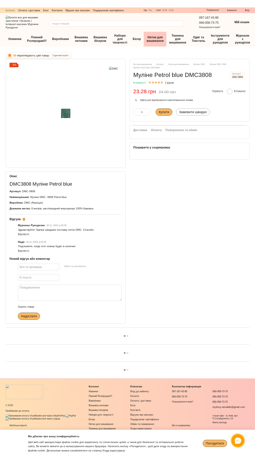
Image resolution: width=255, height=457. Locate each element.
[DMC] (113, 68)
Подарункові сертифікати (108, 10)
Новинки (14, 39)
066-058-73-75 (209, 22)
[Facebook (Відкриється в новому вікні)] (196, 10)
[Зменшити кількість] (136, 112)
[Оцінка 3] (52, 306)
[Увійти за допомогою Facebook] (90, 266)
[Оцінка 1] (40, 306)
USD (171, 10)
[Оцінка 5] (64, 306)
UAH (158, 10)
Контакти (57, 10)
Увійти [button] (143, 100)
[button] (252, 4)
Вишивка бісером (100, 39)
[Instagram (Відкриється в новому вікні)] (192, 10)
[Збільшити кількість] (147, 112)
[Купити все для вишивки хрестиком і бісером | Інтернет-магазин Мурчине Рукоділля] (24, 392)
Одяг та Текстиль (198, 39)
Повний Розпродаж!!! (36, 39)
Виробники (60, 39)
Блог (46, 10)
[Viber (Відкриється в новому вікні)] (178, 10)
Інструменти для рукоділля (220, 39)
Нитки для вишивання (155, 39)
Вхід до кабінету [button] (139, 391)
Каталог (10, 10)
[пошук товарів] (181, 24)
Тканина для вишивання (177, 39)
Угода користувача (140, 428)
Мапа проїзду (219, 422)
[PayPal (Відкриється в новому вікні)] (71, 415)
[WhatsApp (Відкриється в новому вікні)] (187, 10)
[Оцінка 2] (46, 306)
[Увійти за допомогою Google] (96, 266)
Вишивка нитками (81, 39)
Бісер (137, 39)
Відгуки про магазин (78, 10)
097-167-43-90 (209, 17)
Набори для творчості (120, 39)
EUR (164, 10)
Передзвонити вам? (209, 27)
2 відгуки (169, 82)
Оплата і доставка (29, 10)
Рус (150, 10)
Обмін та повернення (142, 424)
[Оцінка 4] (58, 306)
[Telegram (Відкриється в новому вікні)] (183, 10)
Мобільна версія (18, 425)
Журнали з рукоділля (242, 39)
